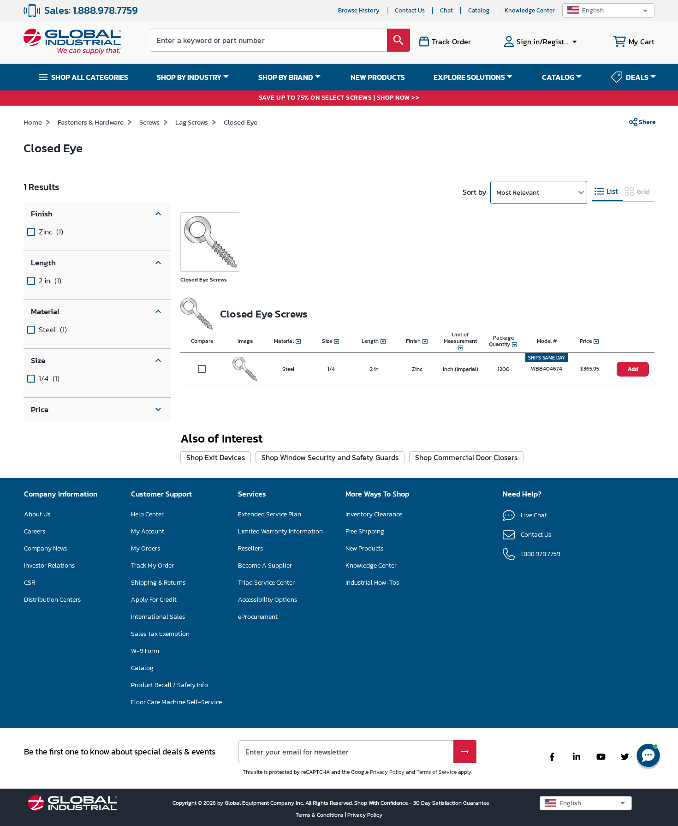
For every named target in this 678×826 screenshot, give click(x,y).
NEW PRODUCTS (378, 77)
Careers (34, 531)
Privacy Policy (387, 772)
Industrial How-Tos (372, 582)
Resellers (250, 548)
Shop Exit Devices (215, 457)
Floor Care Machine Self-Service (176, 702)
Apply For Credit (154, 600)
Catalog (478, 10)
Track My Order (152, 565)
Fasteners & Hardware (91, 122)
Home (33, 122)
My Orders (145, 548)
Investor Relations (49, 565)
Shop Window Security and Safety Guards (330, 457)
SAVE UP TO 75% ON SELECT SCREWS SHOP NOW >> (339, 98)
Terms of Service (436, 772)
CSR (29, 582)
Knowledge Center (530, 10)
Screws (149, 122)
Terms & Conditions (320, 815)
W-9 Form (145, 651)
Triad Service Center (266, 582)
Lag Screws (191, 122)
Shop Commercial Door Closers (466, 457)
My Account (147, 531)
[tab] (607, 191)
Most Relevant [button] (517, 192)
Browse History (359, 10)
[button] (608, 10)
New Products (364, 548)
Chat (446, 10)
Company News (45, 548)
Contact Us (410, 10)
